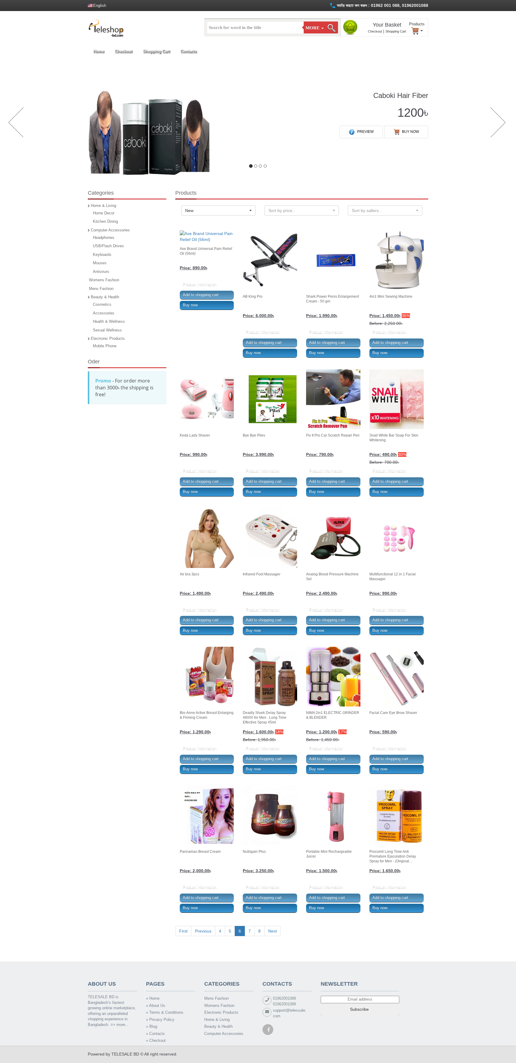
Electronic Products (108, 338)
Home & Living (103, 205)
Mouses (100, 263)
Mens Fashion (101, 288)
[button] (15, 123)
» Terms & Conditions (164, 1012)
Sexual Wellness (107, 330)
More (313, 27)
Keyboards (102, 254)
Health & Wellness (109, 321)
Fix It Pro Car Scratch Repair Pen (333, 435)
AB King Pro (252, 296)
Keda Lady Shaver (195, 435)
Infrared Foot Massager (261, 574)
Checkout (375, 31)
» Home (152, 998)
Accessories (103, 313)
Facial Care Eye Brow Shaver (393, 713)
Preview (365, 132)
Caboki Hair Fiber (400, 95)
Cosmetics (102, 304)
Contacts (188, 51)
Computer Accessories (110, 230)
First (183, 931)
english (99, 5)
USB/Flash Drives (108, 246)
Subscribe (360, 1009)
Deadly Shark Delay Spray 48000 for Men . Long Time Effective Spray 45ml (264, 717)
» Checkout (156, 1040)
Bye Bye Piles (254, 435)
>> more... (119, 1024)
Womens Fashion (104, 280)
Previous (203, 931)
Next (272, 931)
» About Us (155, 1005)
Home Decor (103, 213)
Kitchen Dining (105, 221)
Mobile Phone (104, 346)
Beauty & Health (105, 297)
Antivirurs (101, 271)
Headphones (103, 237)
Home (98, 51)
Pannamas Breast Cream (200, 852)
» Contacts (155, 1033)
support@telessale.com (289, 1013)
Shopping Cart (396, 31)
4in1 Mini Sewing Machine (390, 296)
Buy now (410, 132)
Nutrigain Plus (254, 852)
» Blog (151, 1026)
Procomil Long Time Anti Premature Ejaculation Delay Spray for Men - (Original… (392, 856)
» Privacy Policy (160, 1019)
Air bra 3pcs (189, 574)
